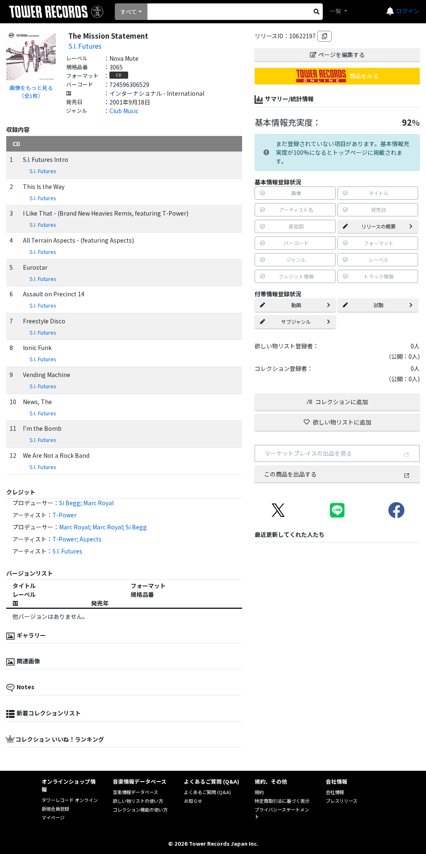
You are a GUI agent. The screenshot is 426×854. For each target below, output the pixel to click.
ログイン (407, 11)
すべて (128, 11)
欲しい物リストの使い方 (138, 800)
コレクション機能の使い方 (140, 809)
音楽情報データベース (135, 792)
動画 (296, 304)
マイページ (53, 817)
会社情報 (335, 792)
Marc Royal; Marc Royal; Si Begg (103, 527)
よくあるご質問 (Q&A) (207, 792)
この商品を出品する (290, 474)
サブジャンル (296, 321)
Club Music (124, 111)
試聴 (379, 304)
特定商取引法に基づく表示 (282, 800)
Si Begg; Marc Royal (86, 503)
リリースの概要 (378, 226)
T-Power (64, 515)
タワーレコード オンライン (70, 800)
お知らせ (193, 800)
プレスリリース (341, 800)
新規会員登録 (55, 808)
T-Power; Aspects (77, 539)
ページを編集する (341, 54)
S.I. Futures (85, 45)
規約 (259, 792)
